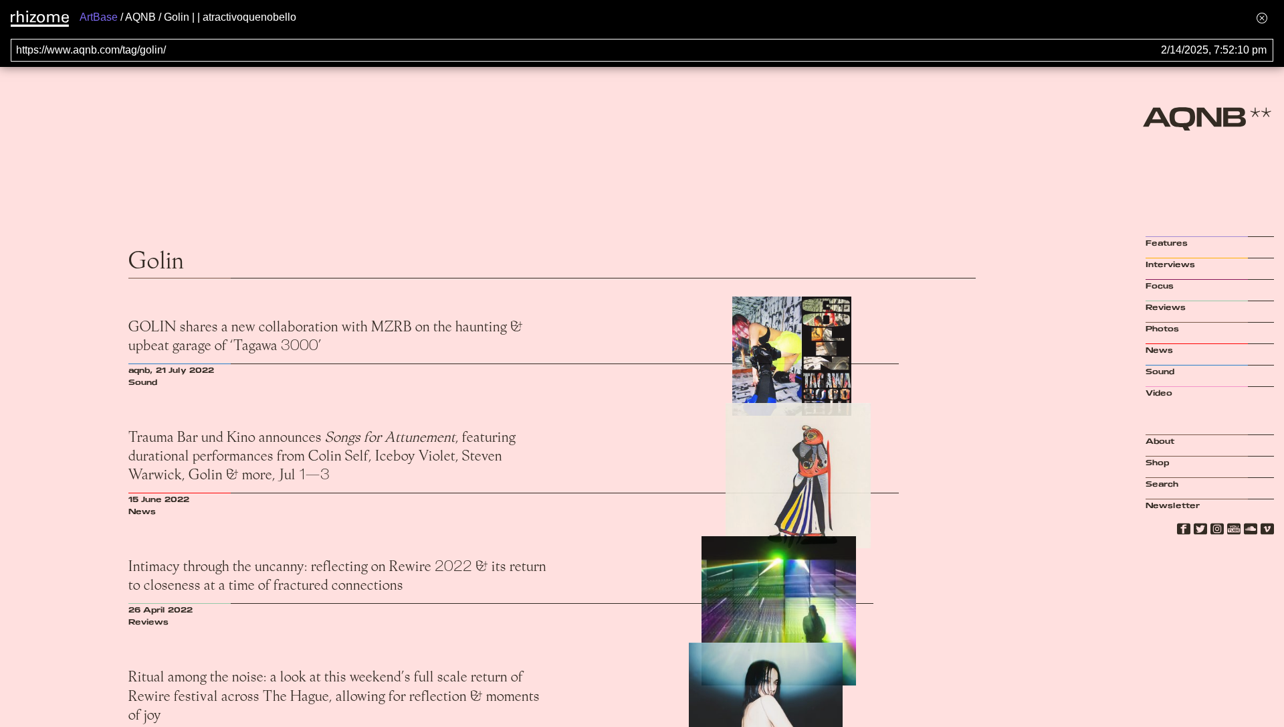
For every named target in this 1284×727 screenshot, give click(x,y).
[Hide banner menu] (1262, 17)
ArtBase (99, 17)
